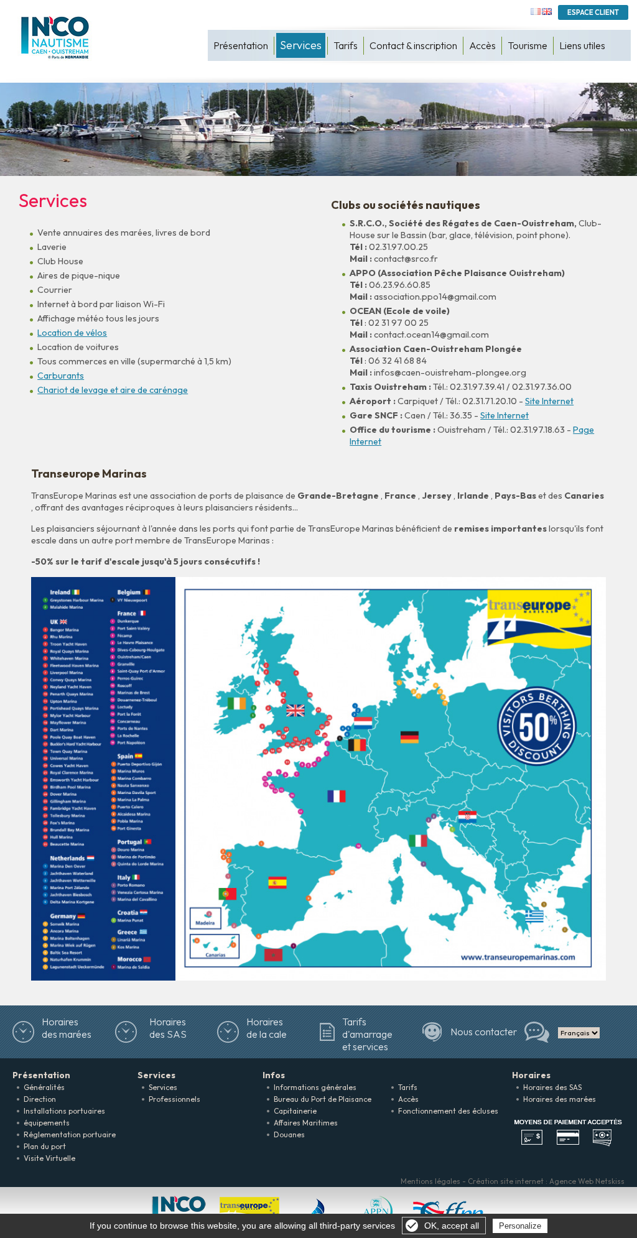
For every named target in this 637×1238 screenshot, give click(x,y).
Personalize (520, 1226)
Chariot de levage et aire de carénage (112, 389)
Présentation (240, 45)
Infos (274, 1075)
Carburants (60, 375)
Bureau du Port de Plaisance (322, 1099)
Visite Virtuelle (49, 1158)
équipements (47, 1122)
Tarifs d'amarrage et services (367, 1034)
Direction (40, 1099)
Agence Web (571, 1181)
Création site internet (506, 1181)
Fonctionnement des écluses (448, 1111)
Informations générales (315, 1087)
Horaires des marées (559, 1099)
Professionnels (174, 1099)
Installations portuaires (64, 1111)
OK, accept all (451, 1226)
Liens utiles (582, 45)
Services (301, 45)
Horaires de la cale (266, 1027)
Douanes (289, 1134)
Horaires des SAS (168, 1027)
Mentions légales (430, 1181)
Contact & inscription (413, 45)
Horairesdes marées (66, 1027)
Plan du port (45, 1146)
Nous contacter (483, 1031)
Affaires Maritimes (306, 1122)
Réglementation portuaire (70, 1134)
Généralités (44, 1087)
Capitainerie (295, 1111)
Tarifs (345, 45)
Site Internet (549, 401)
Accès (482, 45)
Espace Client (593, 12)
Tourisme (527, 45)
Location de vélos (72, 332)
